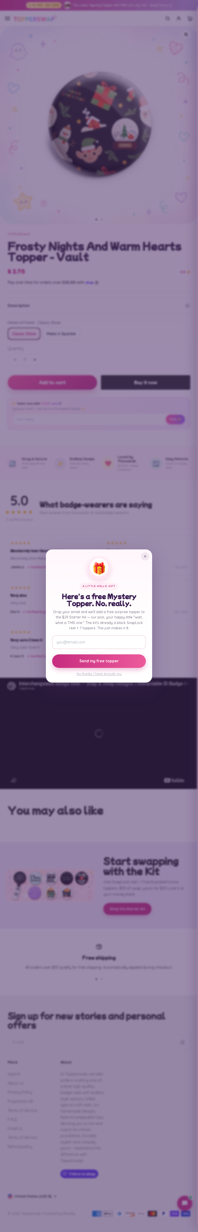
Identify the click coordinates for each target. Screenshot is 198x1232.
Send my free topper (99, 660)
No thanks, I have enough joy (99, 674)
